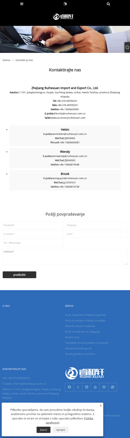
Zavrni (43, 429)
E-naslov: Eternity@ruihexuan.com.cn (24, 383)
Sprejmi (60, 429)
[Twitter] (78, 387)
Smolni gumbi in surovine (80, 354)
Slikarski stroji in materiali (80, 326)
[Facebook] (69, 387)
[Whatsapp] (112, 387)
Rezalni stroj (72, 337)
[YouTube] (95, 387)
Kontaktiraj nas (24, 60)
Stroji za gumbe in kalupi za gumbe (85, 315)
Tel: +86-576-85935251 (16, 378)
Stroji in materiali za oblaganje (82, 331)
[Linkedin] (86, 387)
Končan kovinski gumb (78, 348)
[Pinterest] (104, 387)
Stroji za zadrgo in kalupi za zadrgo (85, 320)
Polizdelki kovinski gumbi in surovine (86, 342)
